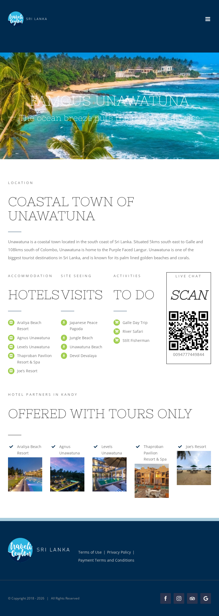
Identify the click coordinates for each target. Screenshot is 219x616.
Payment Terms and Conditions (106, 560)
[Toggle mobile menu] (208, 19)
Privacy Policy (119, 552)
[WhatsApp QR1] (189, 312)
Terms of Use (90, 552)
